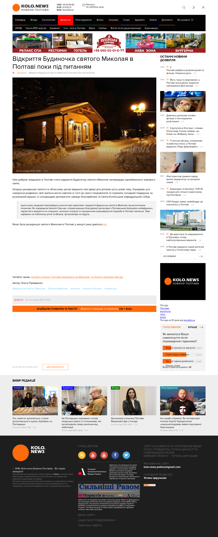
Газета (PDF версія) (36, 28)
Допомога (167, 19)
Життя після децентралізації (125, 28)
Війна (92, 28)
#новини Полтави (92, 288)
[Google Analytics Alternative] (150, 485)
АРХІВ (18, 28)
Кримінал (55, 28)
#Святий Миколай (58, 288)
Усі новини (169, 256)
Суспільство (48, 19)
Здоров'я (140, 19)
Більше (192, 327)
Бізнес (100, 19)
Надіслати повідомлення (96, 520)
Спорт (126, 19)
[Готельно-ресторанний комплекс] (109, 43)
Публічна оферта (90, 525)
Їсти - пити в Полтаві (74, 28)
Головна (20, 20)
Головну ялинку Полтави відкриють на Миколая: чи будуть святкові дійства (76, 277)
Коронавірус (151, 28)
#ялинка (75, 288)
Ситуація (113, 19)
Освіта (153, 19)
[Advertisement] (84, 248)
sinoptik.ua (189, 320)
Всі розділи (184, 19)
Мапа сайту (86, 515)
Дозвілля (65, 19)
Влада (34, 19)
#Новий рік (111, 288)
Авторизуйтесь (55, 367)
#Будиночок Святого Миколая (28, 288)
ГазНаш (103, 28)
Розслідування (84, 19)
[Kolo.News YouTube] (183, 281)
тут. (104, 224)
